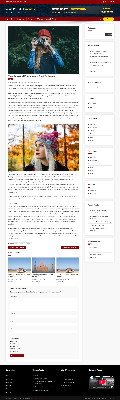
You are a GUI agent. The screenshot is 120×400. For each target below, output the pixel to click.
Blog (12, 19)
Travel (10, 79)
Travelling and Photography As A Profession (99, 58)
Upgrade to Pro (51, 19)
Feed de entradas (94, 251)
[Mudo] (109, 387)
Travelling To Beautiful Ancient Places (42, 275)
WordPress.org (94, 257)
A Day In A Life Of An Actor (97, 65)
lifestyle (22, 243)
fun (16, 243)
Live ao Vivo (108, 19)
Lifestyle (92, 130)
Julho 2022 (93, 104)
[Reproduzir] (91, 387)
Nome (12, 314)
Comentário (14, 296)
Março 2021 (93, 107)
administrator (23, 82)
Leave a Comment (34, 82)
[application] (101, 382)
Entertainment (94, 127)
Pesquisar (92, 28)
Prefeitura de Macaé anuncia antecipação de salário (71, 247)
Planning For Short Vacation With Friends (67, 275)
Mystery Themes (38, 398)
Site (11, 328)
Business (92, 124)
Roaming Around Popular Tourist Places (19, 275)
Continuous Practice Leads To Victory (18, 247)
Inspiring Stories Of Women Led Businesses (98, 70)
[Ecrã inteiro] (112, 387)
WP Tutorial (39, 19)
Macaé (91, 134)
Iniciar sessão (93, 247)
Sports (91, 137)
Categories (20, 19)
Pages (30, 19)
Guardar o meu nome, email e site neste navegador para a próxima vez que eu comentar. (15, 345)
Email (12, 321)
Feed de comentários (96, 254)
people (28, 243)
